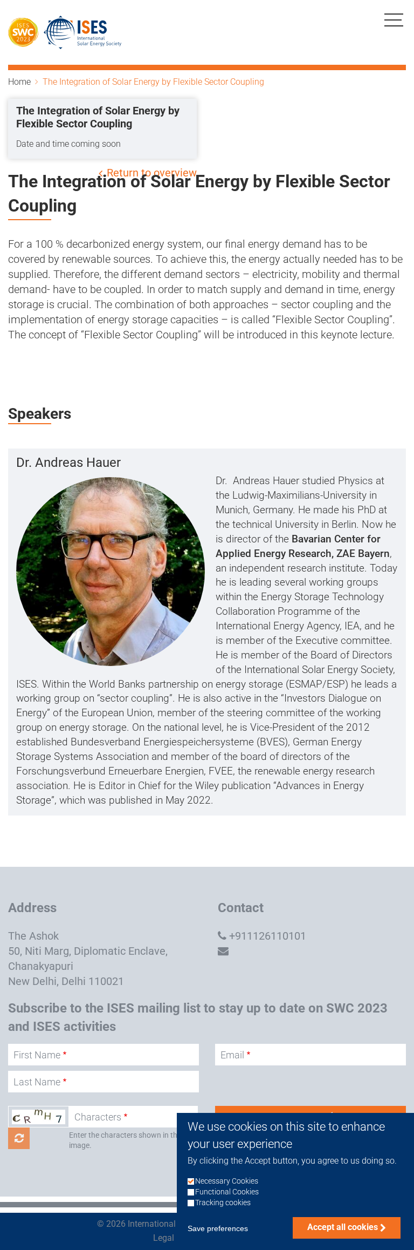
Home (19, 82)
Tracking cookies (223, 1202)
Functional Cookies (227, 1191)
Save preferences (218, 1228)
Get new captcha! (19, 1138)
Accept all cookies (342, 1227)
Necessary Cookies (226, 1181)
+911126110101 (267, 935)
